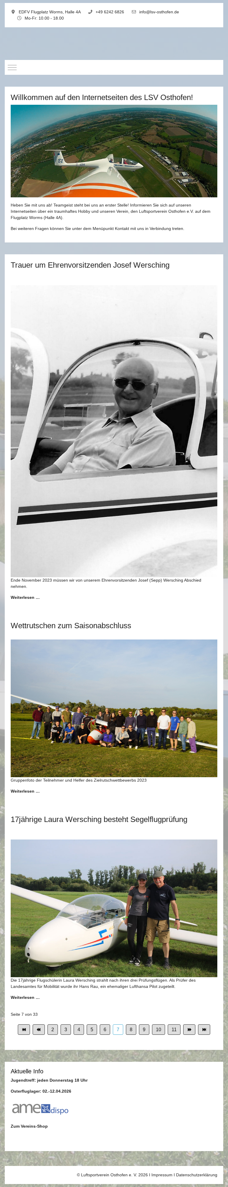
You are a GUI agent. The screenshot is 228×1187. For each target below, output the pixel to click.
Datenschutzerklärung (196, 1174)
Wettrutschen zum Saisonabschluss (71, 625)
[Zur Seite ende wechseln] (204, 1029)
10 (158, 1029)
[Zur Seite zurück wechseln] (39, 1029)
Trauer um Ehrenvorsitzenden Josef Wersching (90, 265)
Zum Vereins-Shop (29, 1126)
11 (174, 1029)
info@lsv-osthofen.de (159, 11)
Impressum (161, 1174)
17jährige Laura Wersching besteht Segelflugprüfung (99, 819)
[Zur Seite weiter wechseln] (189, 1029)
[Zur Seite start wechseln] (24, 1029)
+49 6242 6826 (110, 11)
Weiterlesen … (25, 597)
